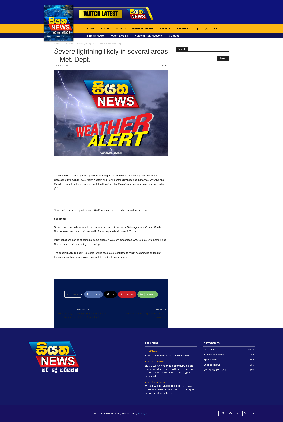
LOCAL (105, 28)
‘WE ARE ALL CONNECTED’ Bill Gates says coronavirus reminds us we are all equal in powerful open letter (170, 389)
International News (155, 361)
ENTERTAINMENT (142, 28)
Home (57, 43)
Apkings (142, 413)
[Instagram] (223, 413)
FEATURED (183, 28)
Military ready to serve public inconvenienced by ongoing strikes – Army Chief (82, 315)
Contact (174, 35)
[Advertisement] (111, 165)
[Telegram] (230, 413)
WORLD (121, 28)
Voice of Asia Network (148, 35)
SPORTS (165, 28)
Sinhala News (95, 35)
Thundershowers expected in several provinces (146, 315)
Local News (68, 43)
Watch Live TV (119, 35)
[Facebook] (216, 413)
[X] (245, 413)
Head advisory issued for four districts (169, 355)
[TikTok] (238, 413)
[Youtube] (252, 413)
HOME (90, 28)
